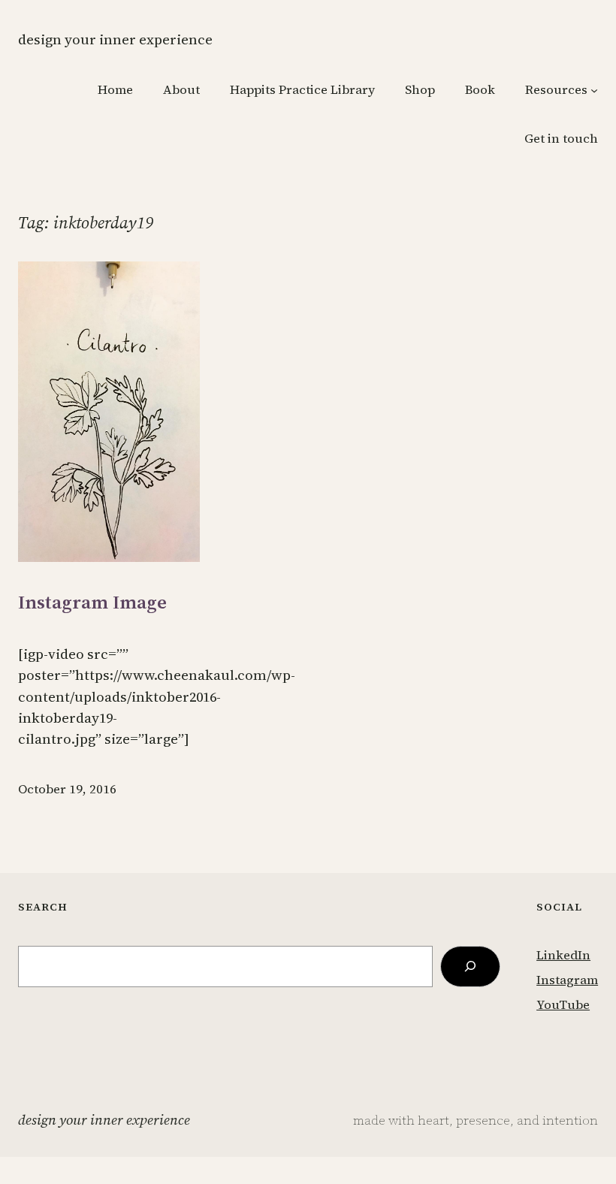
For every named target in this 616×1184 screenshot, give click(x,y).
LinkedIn (563, 955)
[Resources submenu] (594, 90)
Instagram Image (92, 601)
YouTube (563, 1004)
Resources (556, 89)
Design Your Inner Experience (115, 39)
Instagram (567, 980)
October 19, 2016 (67, 789)
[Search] (470, 966)
